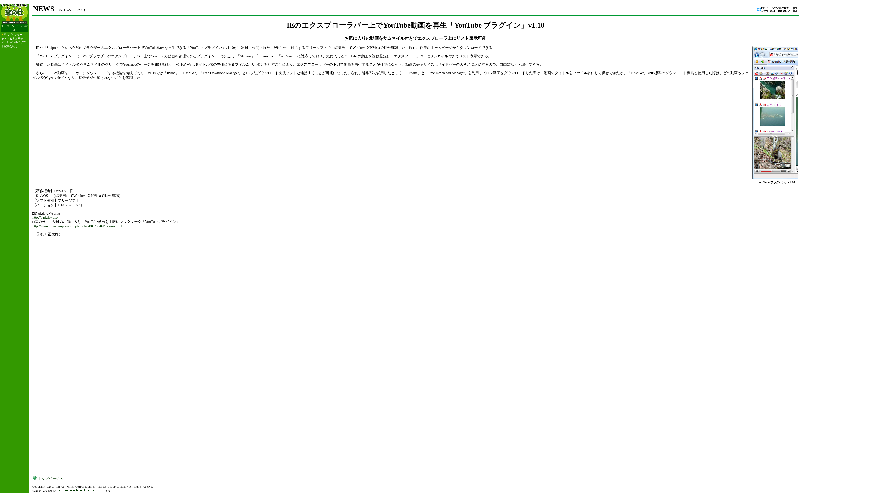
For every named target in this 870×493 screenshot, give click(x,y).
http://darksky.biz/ (45, 217)
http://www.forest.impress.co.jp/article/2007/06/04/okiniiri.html (77, 226)
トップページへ (50, 479)
